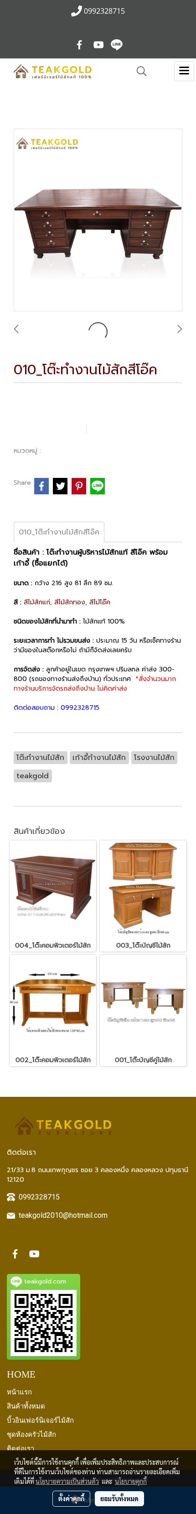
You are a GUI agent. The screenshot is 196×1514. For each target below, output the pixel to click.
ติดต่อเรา (20, 1447)
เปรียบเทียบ (120, 428)
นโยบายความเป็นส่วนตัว (67, 1481)
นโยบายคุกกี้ (131, 1481)
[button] (138, 71)
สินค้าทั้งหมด (26, 1405)
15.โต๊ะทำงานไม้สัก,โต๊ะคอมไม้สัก (92, 450)
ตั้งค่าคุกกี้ (71, 1498)
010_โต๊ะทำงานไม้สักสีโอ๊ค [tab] (59, 532)
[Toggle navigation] (184, 71)
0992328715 (39, 1197)
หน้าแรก (19, 1391)
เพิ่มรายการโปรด (49, 428)
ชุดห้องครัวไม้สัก (31, 1433)
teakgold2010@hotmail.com (63, 1215)
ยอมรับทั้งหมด (119, 1498)
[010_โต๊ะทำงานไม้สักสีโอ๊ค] (98, 220)
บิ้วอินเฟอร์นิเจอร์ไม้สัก (40, 1419)
